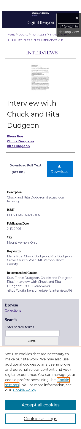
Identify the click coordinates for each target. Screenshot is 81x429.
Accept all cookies (41, 404)
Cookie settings (40, 418)
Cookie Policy (24, 390)
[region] (40, 387)
